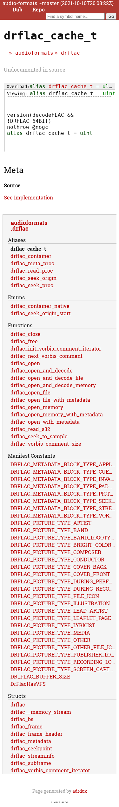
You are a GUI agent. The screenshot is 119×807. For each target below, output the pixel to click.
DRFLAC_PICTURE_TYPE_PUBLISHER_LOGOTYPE (63, 654)
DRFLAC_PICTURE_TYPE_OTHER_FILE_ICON (63, 647)
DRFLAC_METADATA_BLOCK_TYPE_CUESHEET (63, 471)
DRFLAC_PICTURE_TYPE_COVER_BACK (58, 566)
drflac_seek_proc (31, 285)
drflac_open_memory (36, 407)
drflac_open (25, 363)
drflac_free (24, 341)
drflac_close (25, 333)
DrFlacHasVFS (28, 683)
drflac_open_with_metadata (45, 421)
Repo (38, 9)
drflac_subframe (30, 763)
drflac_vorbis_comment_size (45, 443)
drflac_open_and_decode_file (46, 377)
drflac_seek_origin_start (40, 313)
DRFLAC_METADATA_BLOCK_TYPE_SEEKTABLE (63, 500)
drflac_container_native (39, 306)
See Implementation (28, 197)
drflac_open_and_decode (41, 370)
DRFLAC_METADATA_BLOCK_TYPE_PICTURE (63, 493)
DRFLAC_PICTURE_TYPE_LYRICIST (52, 625)
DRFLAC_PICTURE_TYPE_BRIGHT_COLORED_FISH (63, 544)
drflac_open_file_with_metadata (50, 399)
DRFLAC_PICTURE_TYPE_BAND (49, 530)
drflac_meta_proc (32, 263)
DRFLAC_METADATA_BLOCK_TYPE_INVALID (63, 479)
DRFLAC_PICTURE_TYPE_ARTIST (50, 522)
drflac (70, 53)
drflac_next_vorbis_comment (46, 355)
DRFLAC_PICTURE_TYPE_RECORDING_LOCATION (63, 661)
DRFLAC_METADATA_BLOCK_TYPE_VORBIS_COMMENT (63, 515)
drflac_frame (26, 726)
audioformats (34, 53)
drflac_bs (21, 719)
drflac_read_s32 (30, 429)
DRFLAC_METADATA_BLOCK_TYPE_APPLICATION (63, 464)
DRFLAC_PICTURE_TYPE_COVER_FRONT (60, 574)
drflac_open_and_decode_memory (53, 385)
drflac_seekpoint (31, 748)
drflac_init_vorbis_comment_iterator (55, 348)
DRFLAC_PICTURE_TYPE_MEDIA (50, 632)
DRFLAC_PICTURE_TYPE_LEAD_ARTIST (59, 610)
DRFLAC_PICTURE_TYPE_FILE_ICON (54, 596)
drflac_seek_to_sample (39, 436)
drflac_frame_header (36, 733)
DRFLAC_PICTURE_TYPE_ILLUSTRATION (60, 603)
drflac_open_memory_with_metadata (56, 414)
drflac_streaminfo (32, 755)
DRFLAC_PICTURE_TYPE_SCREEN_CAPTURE (63, 669)
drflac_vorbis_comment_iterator (50, 770)
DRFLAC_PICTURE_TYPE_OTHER (50, 640)
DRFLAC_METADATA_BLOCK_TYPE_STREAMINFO (63, 508)
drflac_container (30, 256)
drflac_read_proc (31, 270)
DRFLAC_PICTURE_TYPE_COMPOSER (55, 552)
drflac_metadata (30, 741)
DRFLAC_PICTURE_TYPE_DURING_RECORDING (63, 588)
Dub (17, 9)
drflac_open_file (30, 392)
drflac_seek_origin (33, 278)
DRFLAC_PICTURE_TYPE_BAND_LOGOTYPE (63, 537)
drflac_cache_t (28, 248)
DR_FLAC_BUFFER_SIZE (40, 676)
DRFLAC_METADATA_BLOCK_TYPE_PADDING (63, 486)
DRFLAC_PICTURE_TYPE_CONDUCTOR (57, 559)
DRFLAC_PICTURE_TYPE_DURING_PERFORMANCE (63, 581)
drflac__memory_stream (40, 711)
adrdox (79, 791)
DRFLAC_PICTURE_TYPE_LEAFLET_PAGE (60, 618)
